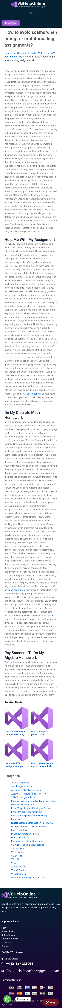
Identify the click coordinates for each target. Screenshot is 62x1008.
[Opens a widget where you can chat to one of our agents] (50, 1002)
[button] (31, 13)
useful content (34, 393)
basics (50, 615)
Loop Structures (19, 830)
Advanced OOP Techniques (26, 790)
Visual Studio (18, 870)
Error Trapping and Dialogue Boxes (30, 808)
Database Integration (22, 804)
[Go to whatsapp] (7, 999)
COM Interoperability (23, 797)
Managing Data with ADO (25, 833)
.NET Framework (20, 782)
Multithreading (20, 837)
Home (8, 53)
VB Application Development (27, 844)
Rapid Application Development (29, 841)
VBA (13, 863)
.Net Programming (21, 786)
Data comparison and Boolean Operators (33, 801)
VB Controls (17, 848)
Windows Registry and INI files (28, 877)
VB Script (16, 855)
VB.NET (15, 859)
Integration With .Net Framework (30, 826)
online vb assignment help (17, 590)
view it (8, 258)
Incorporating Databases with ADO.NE (32, 822)
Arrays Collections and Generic (28, 793)
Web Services (18, 873)
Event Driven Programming (26, 811)
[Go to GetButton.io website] (7, 1005)
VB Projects (17, 852)
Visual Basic (18, 866)
